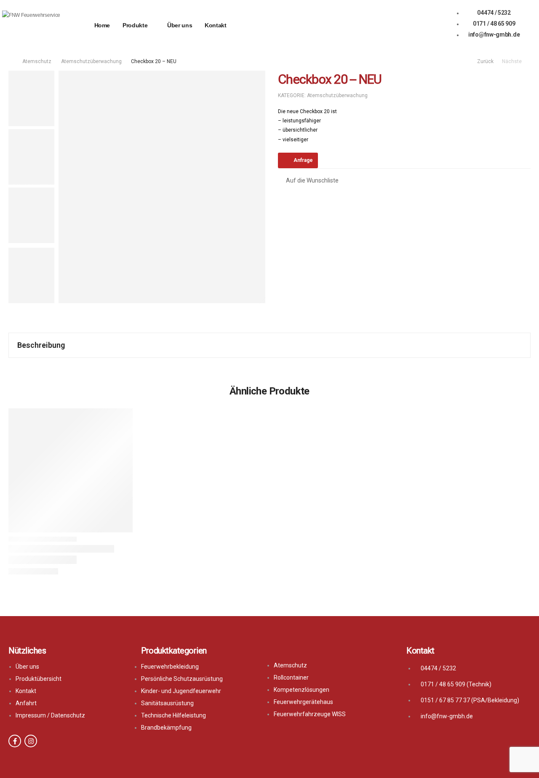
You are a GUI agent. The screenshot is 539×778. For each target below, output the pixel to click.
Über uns (179, 25)
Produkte (135, 25)
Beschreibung (41, 345)
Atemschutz (36, 61)
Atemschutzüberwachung (91, 61)
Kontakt (216, 25)
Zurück (485, 61)
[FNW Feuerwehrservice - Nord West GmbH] (34, 25)
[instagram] (30, 741)
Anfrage (303, 160)
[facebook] (14, 741)
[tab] (269, 345)
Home (102, 25)
